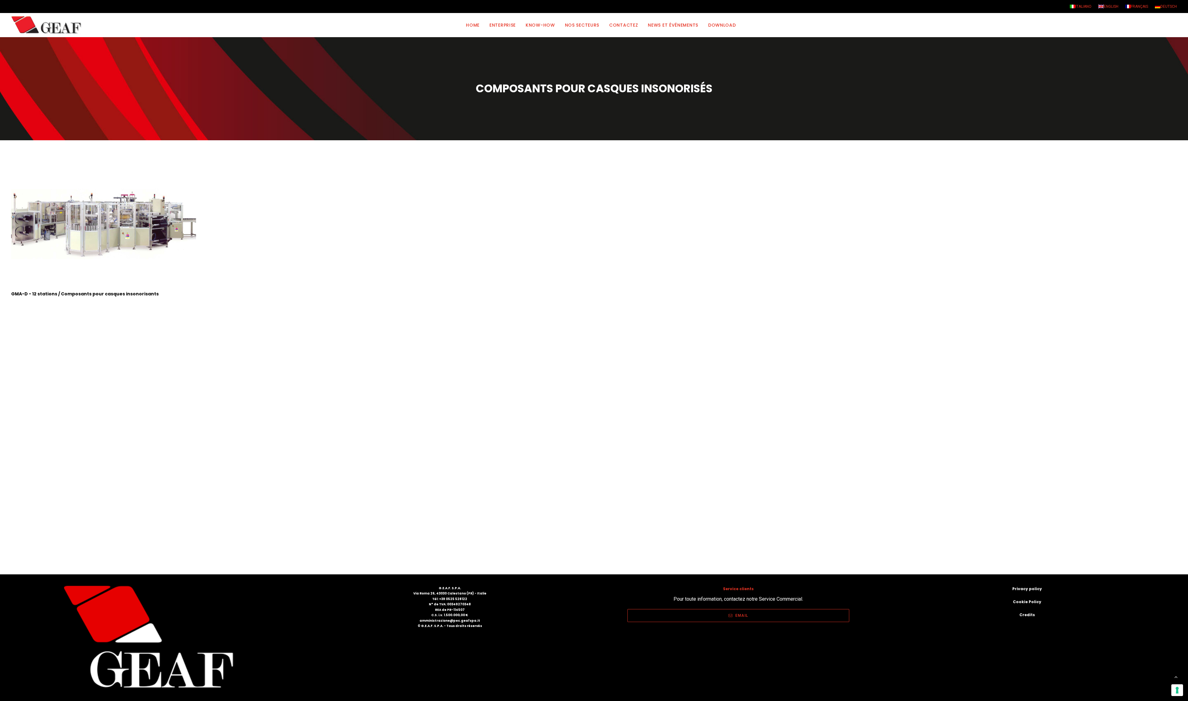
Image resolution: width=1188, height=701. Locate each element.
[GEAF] (49, 25)
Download (722, 25)
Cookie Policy (1027, 601)
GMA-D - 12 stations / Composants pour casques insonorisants (85, 294)
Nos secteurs (582, 25)
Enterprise (502, 25)
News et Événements (673, 25)
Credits (1027, 614)
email (741, 615)
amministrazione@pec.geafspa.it (450, 620)
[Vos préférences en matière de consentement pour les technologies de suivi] (1177, 690)
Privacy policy (1027, 588)
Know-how (540, 25)
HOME (473, 25)
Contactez (623, 25)
